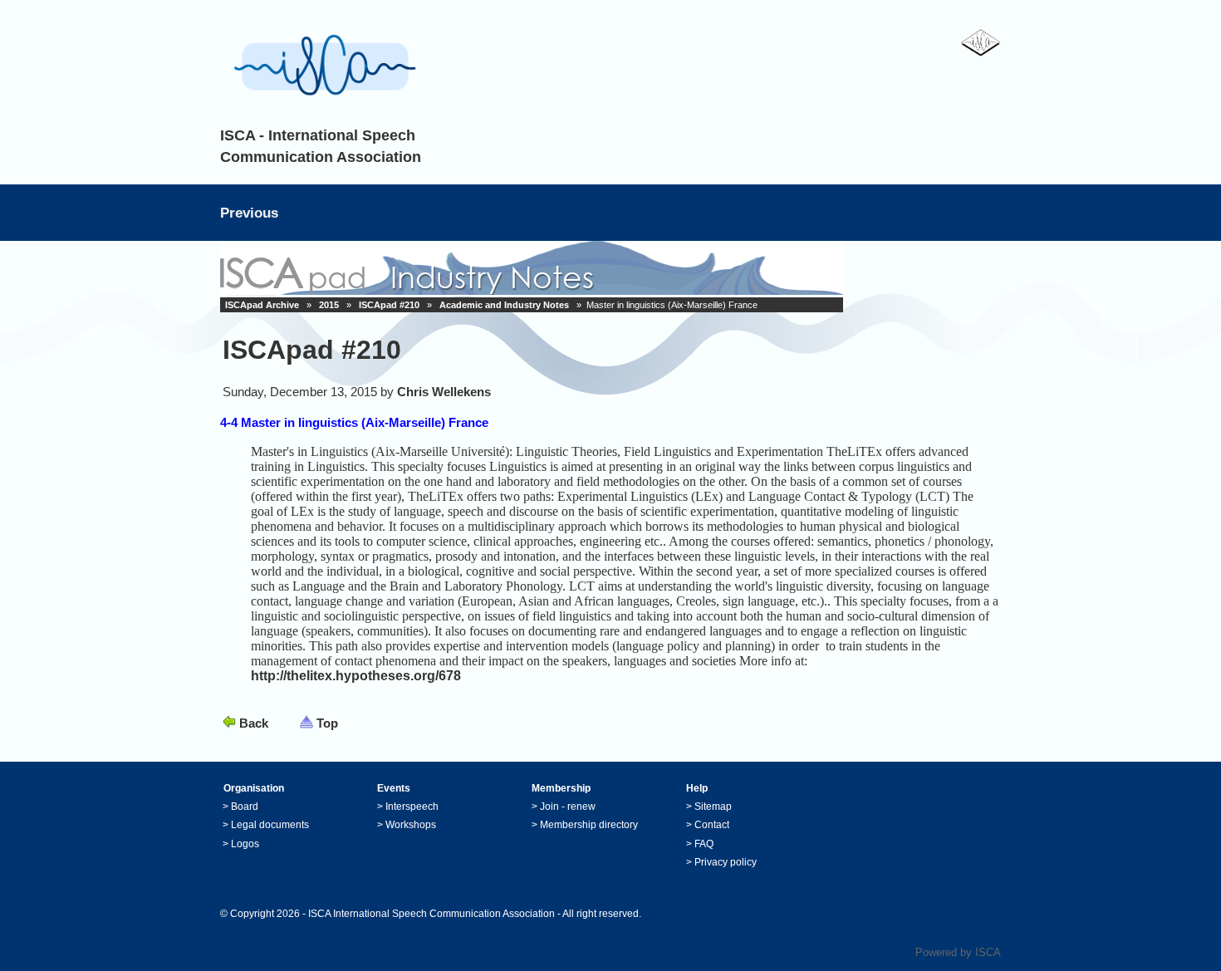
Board (244, 806)
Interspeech (412, 806)
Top (327, 723)
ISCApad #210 (389, 305)
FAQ (703, 844)
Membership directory (589, 825)
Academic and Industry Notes (504, 305)
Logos (245, 844)
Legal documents (270, 825)
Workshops (410, 825)
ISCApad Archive (262, 305)
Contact (711, 825)
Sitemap (713, 806)
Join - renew (568, 806)
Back (253, 723)
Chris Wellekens (444, 392)
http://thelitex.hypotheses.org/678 (356, 676)
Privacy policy (725, 862)
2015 (329, 305)
